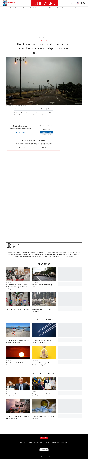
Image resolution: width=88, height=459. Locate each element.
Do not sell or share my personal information (50, 445)
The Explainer (16, 7)
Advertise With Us (30, 445)
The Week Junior (65, 7)
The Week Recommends (26, 7)
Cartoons (42, 7)
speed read (44, 40)
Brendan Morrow (40, 53)
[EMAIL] (14, 247)
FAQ (36, 445)
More (58, 7)
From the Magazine (50, 7)
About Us (22, 442)
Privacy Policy (56, 442)
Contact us (46, 147)
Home (40, 37)
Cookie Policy (64, 442)
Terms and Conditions (45, 442)
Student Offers (74, 7)
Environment (45, 37)
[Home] (11, 7)
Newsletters (35, 7)
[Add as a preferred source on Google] (44, 449)
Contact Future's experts (32, 442)
